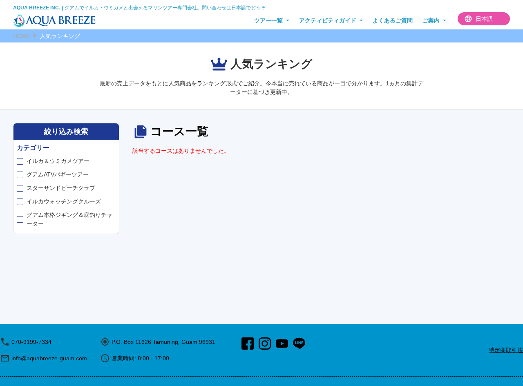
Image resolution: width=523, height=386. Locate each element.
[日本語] (484, 18)
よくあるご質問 (393, 20)
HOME (21, 36)
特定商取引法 (506, 350)
